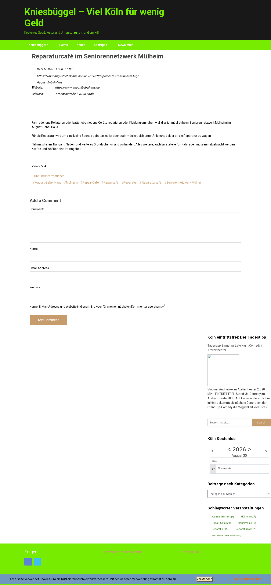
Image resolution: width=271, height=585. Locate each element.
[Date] (34, 68)
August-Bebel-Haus (49, 82)
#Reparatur (129, 182)
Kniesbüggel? (38, 45)
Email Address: (40, 268)
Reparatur (220, 529)
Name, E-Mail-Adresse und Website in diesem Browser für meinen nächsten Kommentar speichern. (96, 306)
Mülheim (248, 516)
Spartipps (100, 45)
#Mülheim (71, 182)
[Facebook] (41, 113)
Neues (80, 45)
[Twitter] (34, 113)
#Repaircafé (110, 182)
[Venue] (34, 81)
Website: (35, 287)
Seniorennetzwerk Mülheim (226, 535)
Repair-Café (221, 522)
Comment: (37, 209)
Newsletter (125, 45)
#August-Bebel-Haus (47, 182)
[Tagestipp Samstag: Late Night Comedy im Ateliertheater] (223, 370)
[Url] (34, 75)
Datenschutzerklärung (247, 579)
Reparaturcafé (246, 529)
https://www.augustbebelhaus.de (77, 87)
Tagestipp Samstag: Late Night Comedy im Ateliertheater (235, 348)
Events (63, 45)
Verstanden (204, 579)
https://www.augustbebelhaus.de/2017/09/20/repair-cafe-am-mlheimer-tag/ (87, 76)
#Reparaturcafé (151, 182)
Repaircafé (247, 523)
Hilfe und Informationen (49, 176)
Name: (34, 248)
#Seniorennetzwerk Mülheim (183, 182)
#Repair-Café (89, 182)
